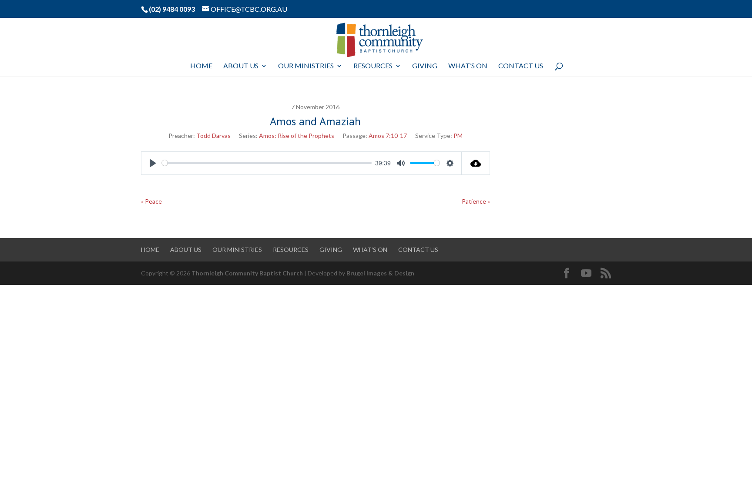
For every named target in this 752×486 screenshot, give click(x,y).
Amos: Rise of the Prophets (296, 135)
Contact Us (520, 66)
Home (201, 66)
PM (458, 135)
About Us (240, 66)
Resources (373, 66)
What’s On (467, 66)
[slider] (267, 163)
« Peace (151, 201)
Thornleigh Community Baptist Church (247, 273)
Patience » (476, 201)
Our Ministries (306, 66)
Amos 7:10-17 (388, 135)
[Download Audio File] (476, 163)
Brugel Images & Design (380, 273)
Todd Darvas (213, 135)
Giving (424, 66)
